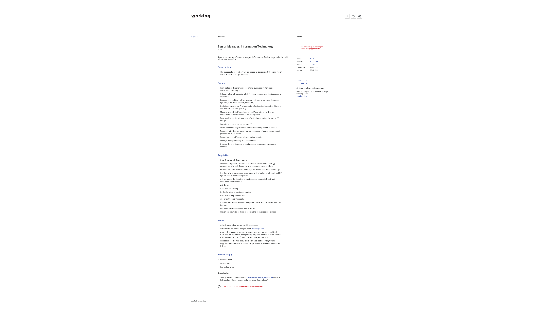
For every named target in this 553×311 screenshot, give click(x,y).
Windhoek (314, 61)
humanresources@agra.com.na (259, 277)
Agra (312, 58)
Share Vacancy (302, 80)
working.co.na (206, 16)
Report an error (303, 83)
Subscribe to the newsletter (359, 16)
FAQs (353, 16)
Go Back (196, 37)
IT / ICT (313, 64)
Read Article (302, 96)
